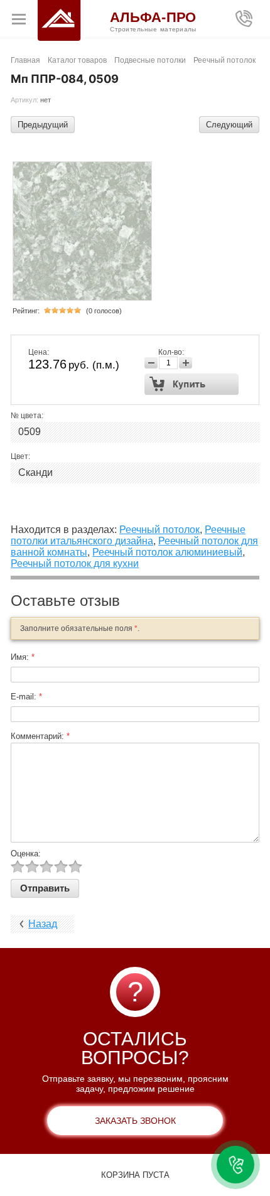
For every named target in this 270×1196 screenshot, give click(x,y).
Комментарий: (40, 736)
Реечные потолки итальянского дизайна (128, 535)
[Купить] (191, 384)
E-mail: (26, 696)
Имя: (23, 657)
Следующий (229, 124)
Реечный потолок (159, 529)
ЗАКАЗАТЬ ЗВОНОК (135, 1121)
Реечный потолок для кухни (75, 563)
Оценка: (26, 853)
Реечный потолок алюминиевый (167, 552)
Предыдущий (43, 124)
